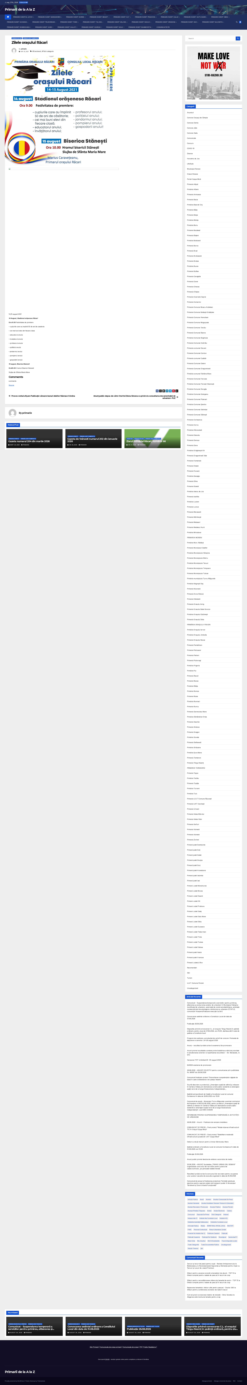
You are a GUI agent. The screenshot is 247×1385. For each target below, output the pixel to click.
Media (203, 1226)
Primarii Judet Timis (69, 22)
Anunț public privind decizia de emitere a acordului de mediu (209, 1159)
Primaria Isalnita (193, 497)
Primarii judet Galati (67, 27)
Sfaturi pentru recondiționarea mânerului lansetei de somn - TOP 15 (212, 1280)
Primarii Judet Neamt (99, 17)
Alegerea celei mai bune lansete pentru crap (203, 1297)
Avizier (209, 1211)
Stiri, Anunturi (201, 1241)
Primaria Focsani (193, 471)
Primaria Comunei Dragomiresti (198, 369)
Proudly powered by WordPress (14, 1381)
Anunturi (130, 438)
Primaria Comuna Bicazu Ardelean (200, 307)
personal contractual (200, 1229)
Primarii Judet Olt (122, 17)
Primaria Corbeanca (194, 420)
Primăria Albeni (193, 189)
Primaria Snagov (193, 732)
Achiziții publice (193, 1199)
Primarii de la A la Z (20, 9)
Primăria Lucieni (193, 502)
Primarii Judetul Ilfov (23, 17)
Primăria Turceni (193, 788)
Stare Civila (191, 1241)
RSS (234, 1381)
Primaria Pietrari (193, 655)
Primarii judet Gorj (43, 27)
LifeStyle (190, 164)
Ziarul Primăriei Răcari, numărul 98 (146, 441)
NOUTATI (230, 1226)
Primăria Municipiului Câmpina (198, 553)
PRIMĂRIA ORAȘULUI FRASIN (199, 625)
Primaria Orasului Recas (196, 640)
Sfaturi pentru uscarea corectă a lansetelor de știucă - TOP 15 (210, 1273)
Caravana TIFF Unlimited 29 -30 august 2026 (204, 1060)
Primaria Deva (192, 445)
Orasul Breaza (192, 174)
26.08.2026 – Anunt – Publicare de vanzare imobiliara (207, 1122)
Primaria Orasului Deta (195, 619)
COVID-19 (190, 148)
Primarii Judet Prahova (145, 17)
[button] (237, 22)
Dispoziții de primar (203, 1214)
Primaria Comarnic (194, 302)
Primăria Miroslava (194, 532)
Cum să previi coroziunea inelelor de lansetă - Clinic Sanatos (210, 1295)
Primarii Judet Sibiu (220, 17)
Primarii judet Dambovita (140, 27)
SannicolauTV (232, 1237)
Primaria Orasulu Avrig (195, 604)
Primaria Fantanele (194, 461)
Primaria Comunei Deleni (196, 363)
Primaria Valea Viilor (194, 819)
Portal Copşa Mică (194, 179)
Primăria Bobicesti (194, 241)
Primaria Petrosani (194, 650)
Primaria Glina (192, 481)
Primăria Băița (192, 210)
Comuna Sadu (192, 133)
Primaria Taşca (192, 773)
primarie (24, 49)
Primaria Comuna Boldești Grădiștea (200, 312)
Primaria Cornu (193, 425)
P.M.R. (190, 1229)
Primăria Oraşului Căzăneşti (197, 614)
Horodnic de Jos (193, 159)
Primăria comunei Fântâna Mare (199, 374)
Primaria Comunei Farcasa (197, 379)
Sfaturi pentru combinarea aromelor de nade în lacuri (207, 1290)
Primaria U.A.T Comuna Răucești (199, 799)
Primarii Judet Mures (75, 17)
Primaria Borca (192, 246)
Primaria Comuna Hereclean (197, 317)
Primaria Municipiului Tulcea (197, 573)
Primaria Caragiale (194, 276)
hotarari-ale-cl (192, 1218)
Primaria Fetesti (193, 466)
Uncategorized (192, 988)
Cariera (229, 1211)
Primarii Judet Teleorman (43, 22)
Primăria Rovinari (193, 701)
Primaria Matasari (193, 522)
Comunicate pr (163, 27)
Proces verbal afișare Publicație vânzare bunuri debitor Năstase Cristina (43, 396)
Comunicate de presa (130, 1347)
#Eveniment (36, 51)
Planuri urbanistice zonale (217, 1229)
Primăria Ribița (192, 686)
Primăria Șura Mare (194, 753)
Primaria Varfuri (193, 824)
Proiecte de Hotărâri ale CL (196, 1233)
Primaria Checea (193, 287)
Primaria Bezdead (193, 230)
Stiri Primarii (94, 1347)
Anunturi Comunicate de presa (223, 1199)
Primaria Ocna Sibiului (195, 594)
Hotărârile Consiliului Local (219, 1222)
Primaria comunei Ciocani (196, 348)
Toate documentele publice (210, 1244)
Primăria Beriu (192, 225)
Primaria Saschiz (193, 722)
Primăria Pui (191, 671)
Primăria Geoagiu (193, 476)
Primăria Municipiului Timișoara (199, 568)
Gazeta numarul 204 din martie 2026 (29, 441)
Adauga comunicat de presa (222, 1381)
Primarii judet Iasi (189, 22)
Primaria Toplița (193, 783)
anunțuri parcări (228, 1207)
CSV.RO (107, 1359)
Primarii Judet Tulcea (92, 22)
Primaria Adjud (192, 184)
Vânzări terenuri (193, 1248)
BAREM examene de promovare (199, 1065)
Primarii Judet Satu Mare (195, 17)
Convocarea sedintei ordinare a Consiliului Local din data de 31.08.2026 (91, 1327)
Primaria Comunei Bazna (196, 333)
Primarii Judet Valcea (117, 22)
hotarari (225, 1214)
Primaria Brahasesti (194, 256)
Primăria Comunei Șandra (196, 404)
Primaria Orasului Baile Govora (198, 609)
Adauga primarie (207, 1381)
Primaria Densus (193, 440)
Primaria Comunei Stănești (197, 415)
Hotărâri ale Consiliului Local (208, 1218)
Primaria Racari (16, 38)
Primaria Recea (192, 681)
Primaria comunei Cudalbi (196, 358)
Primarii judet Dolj (114, 27)
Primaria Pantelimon (194, 645)
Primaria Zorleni (193, 840)
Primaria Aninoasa (194, 194)
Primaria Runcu (193, 707)
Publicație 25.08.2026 (195, 1154)
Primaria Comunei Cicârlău (197, 343)
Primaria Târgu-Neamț (195, 763)
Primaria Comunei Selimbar (197, 410)
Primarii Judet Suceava (17, 22)
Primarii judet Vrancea (165, 22)
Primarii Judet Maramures (49, 17)
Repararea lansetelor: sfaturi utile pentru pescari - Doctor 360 (210, 1288)
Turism (189, 978)
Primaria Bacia (192, 200)
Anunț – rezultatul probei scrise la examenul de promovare (209, 1045)
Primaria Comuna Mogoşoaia (198, 322)
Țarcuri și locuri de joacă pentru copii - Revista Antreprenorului (211, 1264)
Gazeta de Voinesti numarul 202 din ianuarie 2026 (92, 440)
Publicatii (224, 1233)
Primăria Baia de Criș (195, 205)
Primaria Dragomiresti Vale (197, 456)
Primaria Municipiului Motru (197, 558)
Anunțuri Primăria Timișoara (196, 1211)
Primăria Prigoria (193, 666)
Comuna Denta (192, 123)
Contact (239, 1381)
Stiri (188, 973)
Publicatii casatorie (194, 1237)
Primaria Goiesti (193, 486)
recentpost (222, 1237)
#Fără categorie (48, 51)
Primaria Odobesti (193, 599)
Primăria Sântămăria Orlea (197, 717)
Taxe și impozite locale (229, 1241)
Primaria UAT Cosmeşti (195, 804)
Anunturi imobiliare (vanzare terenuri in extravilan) (217, 1203)
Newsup (32, 1381)
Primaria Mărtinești (194, 517)
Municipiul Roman (193, 169)
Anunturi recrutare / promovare (198, 1207)
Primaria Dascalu (193, 435)
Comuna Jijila (192, 128)
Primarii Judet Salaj (170, 17)
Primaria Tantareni (194, 758)
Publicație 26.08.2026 (195, 1024)
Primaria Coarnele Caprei (196, 297)
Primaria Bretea (193, 261)
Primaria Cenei (192, 282)
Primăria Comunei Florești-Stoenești (200, 384)
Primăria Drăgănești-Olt (196, 450)
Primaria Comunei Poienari (197, 399)
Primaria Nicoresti (193, 589)
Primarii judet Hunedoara (18, 27)
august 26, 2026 (16, 1332)
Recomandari (192, 968)
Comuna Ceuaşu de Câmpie (197, 118)
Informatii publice (193, 1226)
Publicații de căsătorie (209, 1237)
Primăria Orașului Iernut (196, 630)
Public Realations (149, 1347)
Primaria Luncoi (193, 507)
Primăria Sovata (193, 737)
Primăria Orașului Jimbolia (197, 635)
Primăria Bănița (192, 220)
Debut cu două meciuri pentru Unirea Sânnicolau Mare (208, 1142)
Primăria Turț (192, 794)
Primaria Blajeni (193, 235)
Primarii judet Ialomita (212, 22)
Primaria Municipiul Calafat (197, 548)
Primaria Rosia (192, 696)
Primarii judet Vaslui (141, 22)
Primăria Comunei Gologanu (197, 394)
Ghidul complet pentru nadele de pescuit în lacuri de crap (208, 1275)
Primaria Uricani (193, 809)
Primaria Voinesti (14, 438)
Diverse (190, 153)
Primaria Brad (192, 251)
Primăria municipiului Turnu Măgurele (201, 579)
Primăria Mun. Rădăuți (195, 543)
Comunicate (191, 138)
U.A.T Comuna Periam (195, 983)
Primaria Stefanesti (194, 742)
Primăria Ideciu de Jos (195, 491)
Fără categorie (216, 1214)
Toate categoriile (193, 1244)
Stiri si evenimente (213, 1241)
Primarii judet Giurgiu (91, 27)
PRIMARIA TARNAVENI (196, 768)
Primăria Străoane (194, 747)
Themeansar (41, 1381)
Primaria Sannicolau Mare (197, 712)
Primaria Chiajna (193, 292)
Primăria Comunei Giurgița (197, 389)
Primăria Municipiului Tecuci (197, 563)
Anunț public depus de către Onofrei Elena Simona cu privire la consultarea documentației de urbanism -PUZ (134, 397)
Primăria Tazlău (193, 778)
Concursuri (191, 1214)
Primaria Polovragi (194, 660)
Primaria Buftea (193, 271)
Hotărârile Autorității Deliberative (198, 1222)
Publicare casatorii (213, 1233)
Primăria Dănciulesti (194, 430)
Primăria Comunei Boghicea (197, 338)
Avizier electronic (219, 1211)
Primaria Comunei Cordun (197, 353)
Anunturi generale (193, 1203)
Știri (202, 1248)
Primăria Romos (193, 691)
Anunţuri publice (215, 1207)
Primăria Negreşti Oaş (195, 584)
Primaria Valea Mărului (195, 814)
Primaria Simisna (193, 727)
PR (141, 1347)
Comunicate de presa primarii (110, 1347)
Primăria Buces (192, 266)
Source (11, 385)
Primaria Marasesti (194, 512)
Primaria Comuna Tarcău (196, 328)
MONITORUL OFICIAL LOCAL (216, 1226)
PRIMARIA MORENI (194, 538)
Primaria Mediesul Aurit (196, 527)
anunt (202, 1199)
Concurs (190, 143)
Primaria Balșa (192, 215)
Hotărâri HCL (224, 1218)
